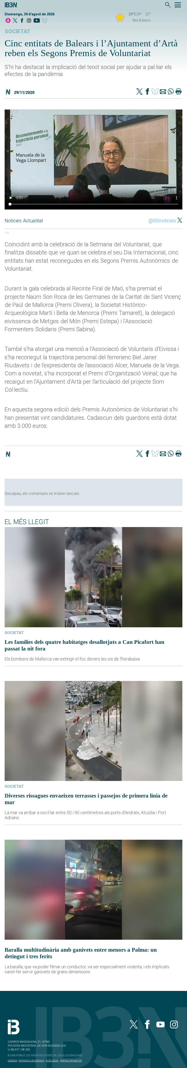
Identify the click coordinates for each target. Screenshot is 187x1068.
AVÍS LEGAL (52, 1060)
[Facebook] (21, 21)
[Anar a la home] (8, 21)
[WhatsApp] (170, 92)
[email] (162, 92)
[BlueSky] (45, 21)
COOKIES (12, 1060)
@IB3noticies (162, 221)
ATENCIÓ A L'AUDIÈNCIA (31, 1060)
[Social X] (15, 21)
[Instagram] (29, 21)
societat (17, 31)
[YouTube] (36, 21)
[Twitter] (139, 92)
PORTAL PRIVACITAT (71, 1060)
